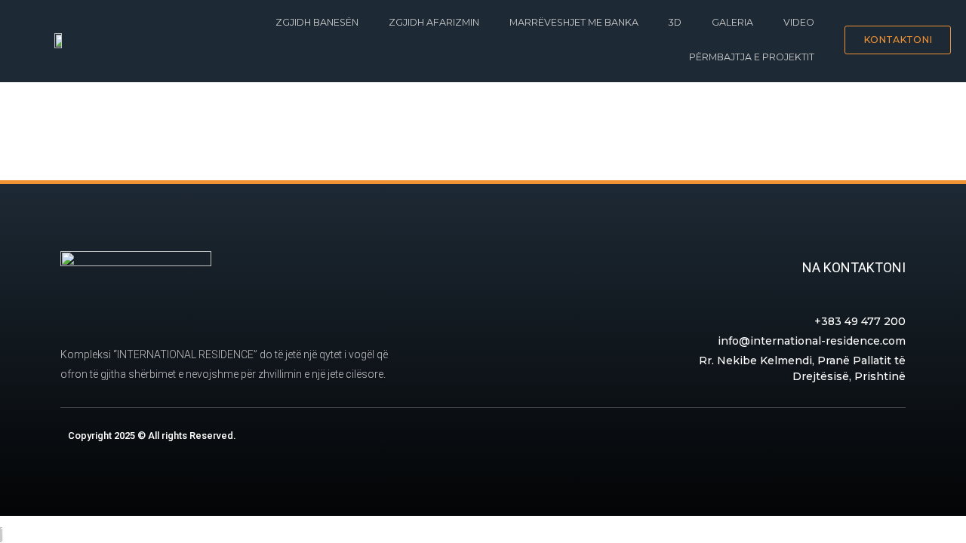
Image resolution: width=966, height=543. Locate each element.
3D (675, 22)
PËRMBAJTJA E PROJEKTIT (751, 57)
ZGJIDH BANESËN (316, 22)
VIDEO (798, 22)
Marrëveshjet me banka (573, 22)
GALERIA (732, 22)
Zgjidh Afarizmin (434, 22)
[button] (897, 40)
